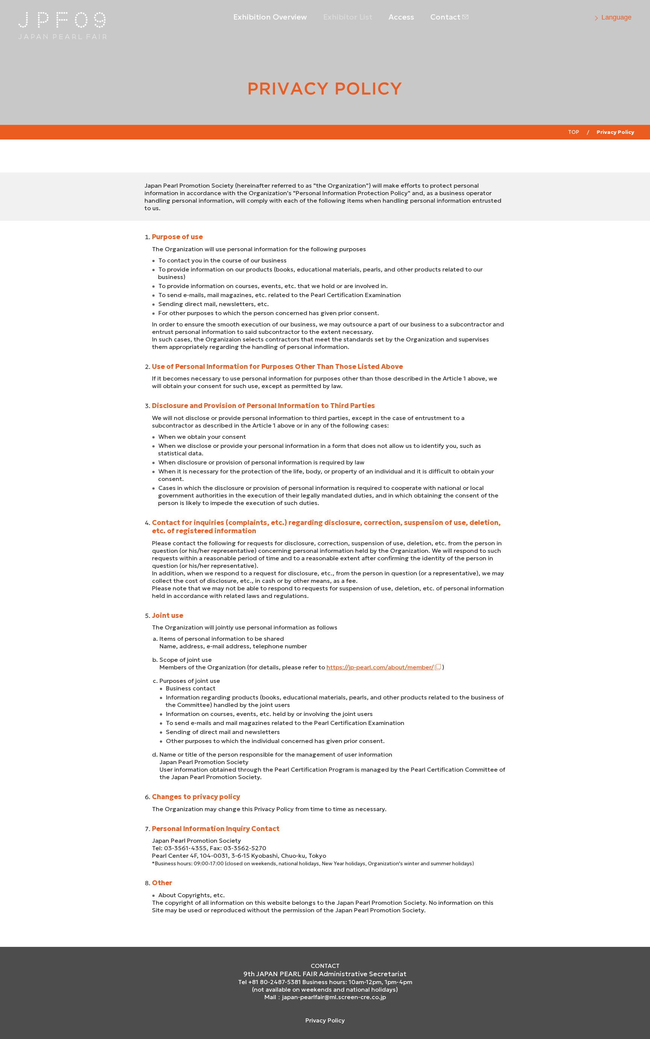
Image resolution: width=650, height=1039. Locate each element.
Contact (445, 17)
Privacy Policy (325, 1020)
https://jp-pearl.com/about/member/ (380, 667)
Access (401, 17)
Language (616, 17)
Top (573, 132)
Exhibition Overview (270, 17)
